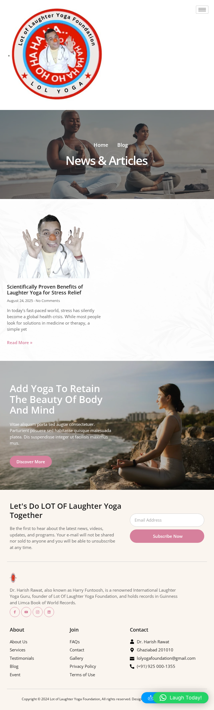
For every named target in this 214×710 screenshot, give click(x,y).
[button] (180, 697)
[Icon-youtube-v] (26, 612)
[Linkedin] (49, 612)
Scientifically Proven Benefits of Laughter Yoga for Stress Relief (45, 289)
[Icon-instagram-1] (38, 612)
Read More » (19, 342)
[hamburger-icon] (202, 10)
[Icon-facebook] (15, 612)
